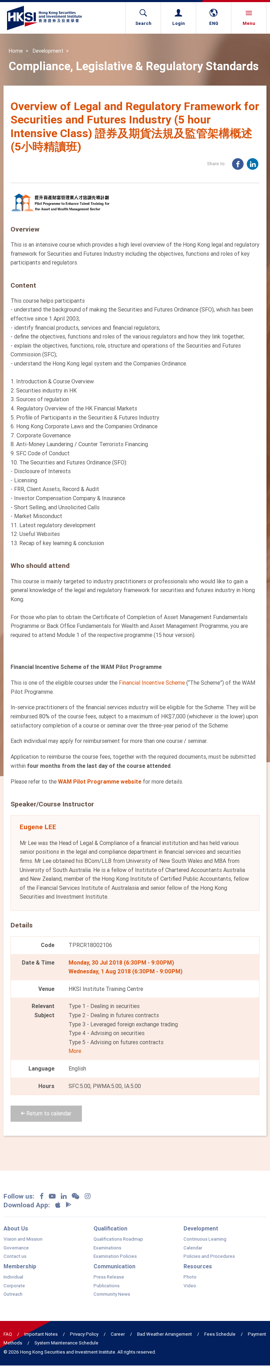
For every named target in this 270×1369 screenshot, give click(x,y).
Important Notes (41, 1334)
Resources (198, 1266)
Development (48, 51)
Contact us (15, 1256)
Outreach (13, 1294)
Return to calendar (48, 1113)
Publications (107, 1286)
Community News (112, 1294)
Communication (114, 1266)
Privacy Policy (84, 1334)
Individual (13, 1277)
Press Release (109, 1277)
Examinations (107, 1248)
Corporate (14, 1286)
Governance (16, 1248)
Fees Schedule (220, 1334)
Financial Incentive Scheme (152, 682)
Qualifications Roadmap (118, 1239)
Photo (190, 1277)
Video (190, 1286)
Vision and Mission (23, 1239)
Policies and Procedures (209, 1256)
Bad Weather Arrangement (164, 1334)
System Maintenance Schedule (66, 1343)
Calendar (193, 1248)
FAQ (8, 1334)
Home (16, 51)
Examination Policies (115, 1256)
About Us (16, 1228)
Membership (20, 1266)
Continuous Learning (205, 1239)
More (75, 1050)
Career (118, 1334)
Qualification (110, 1228)
